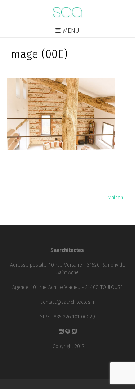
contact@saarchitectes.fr (67, 302)
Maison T (117, 198)
